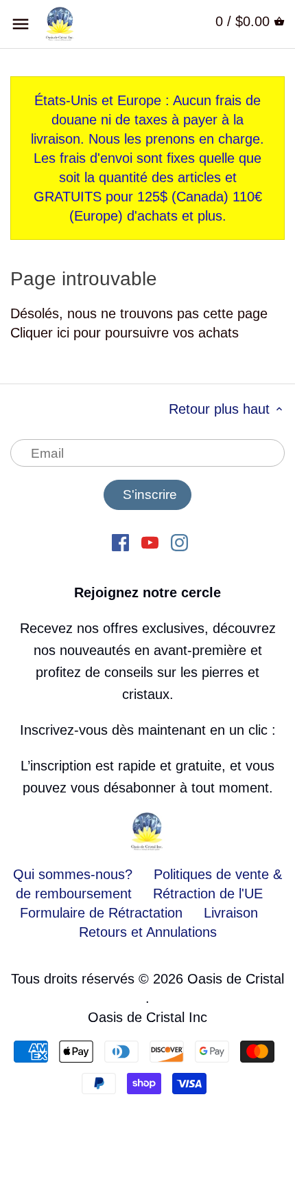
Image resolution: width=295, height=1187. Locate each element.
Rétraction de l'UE (208, 893)
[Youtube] (149, 541)
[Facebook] (120, 541)
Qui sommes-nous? (72, 874)
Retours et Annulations (148, 932)
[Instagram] (179, 541)
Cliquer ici (39, 332)
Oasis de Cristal (235, 978)
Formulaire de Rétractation (101, 912)
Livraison (231, 912)
